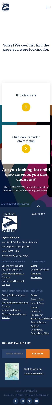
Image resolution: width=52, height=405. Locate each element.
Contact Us (36, 311)
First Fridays (36, 277)
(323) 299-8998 (19, 187)
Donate (34, 295)
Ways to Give (37, 299)
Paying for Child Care (12, 270)
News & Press (37, 303)
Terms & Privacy (38, 322)
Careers (34, 307)
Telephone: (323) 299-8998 (15, 256)
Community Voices (40, 270)
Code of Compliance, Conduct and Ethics (40, 329)
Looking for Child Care (12, 266)
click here (34, 187)
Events (34, 266)
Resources (36, 274)
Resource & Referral (11, 310)
